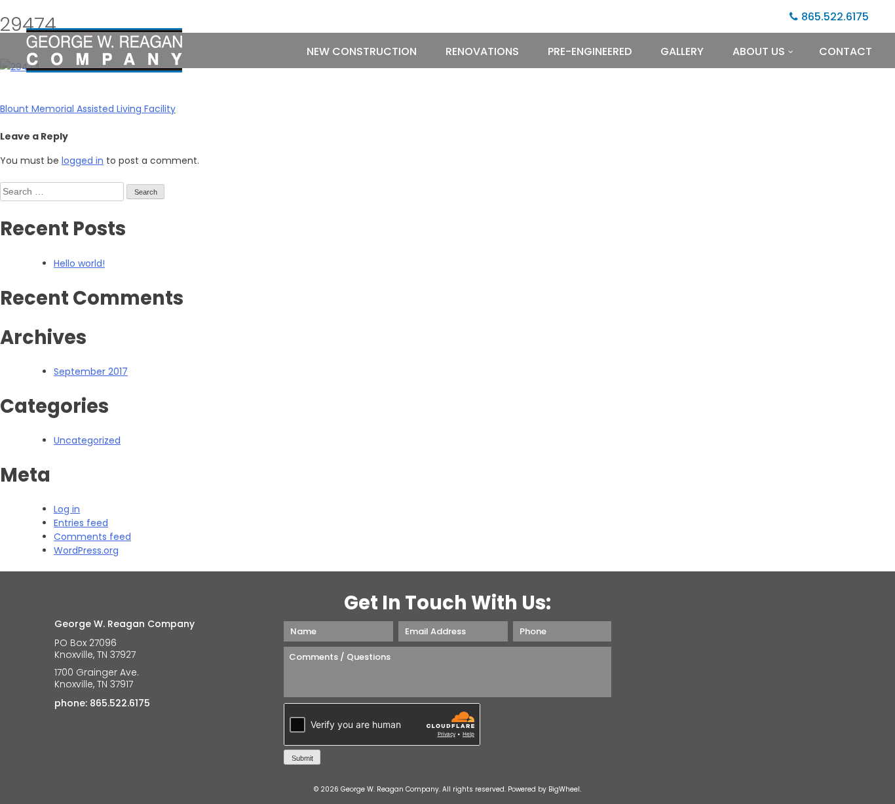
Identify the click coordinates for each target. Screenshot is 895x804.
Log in (67, 509)
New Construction (362, 51)
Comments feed (92, 536)
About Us (759, 51)
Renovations (482, 51)
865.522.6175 (835, 16)
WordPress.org (86, 550)
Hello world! (79, 263)
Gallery (682, 51)
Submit (302, 758)
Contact (845, 51)
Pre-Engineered (590, 51)
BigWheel (564, 789)
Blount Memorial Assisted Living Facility (88, 108)
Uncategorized (87, 440)
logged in (83, 160)
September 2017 (91, 371)
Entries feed (81, 522)
